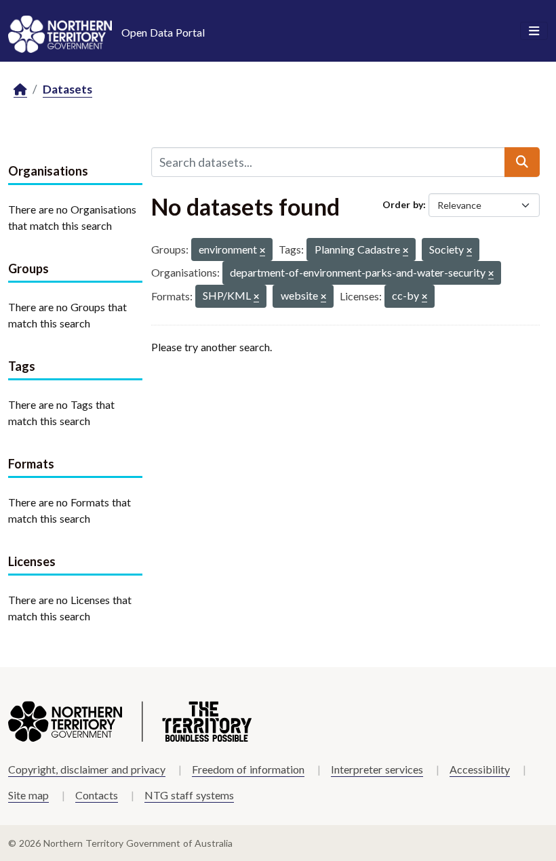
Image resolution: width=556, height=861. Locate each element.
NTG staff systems (189, 794)
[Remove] (262, 251)
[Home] (20, 90)
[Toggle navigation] (534, 31)
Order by (402, 204)
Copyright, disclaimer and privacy (86, 769)
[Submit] (522, 162)
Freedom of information (248, 769)
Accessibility (480, 769)
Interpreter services (377, 769)
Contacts (96, 794)
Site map (28, 794)
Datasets (67, 89)
